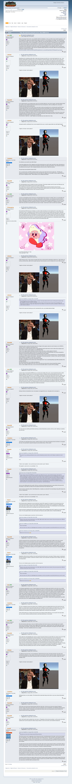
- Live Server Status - (63, 15)
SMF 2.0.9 (31, 778)
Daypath (9, 449)
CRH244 (9, 54)
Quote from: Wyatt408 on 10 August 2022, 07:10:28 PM (28, 298)
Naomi (8, 499)
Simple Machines (41, 778)
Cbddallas (9, 158)
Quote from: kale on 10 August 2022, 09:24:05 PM (27, 472)
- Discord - (65, 13)
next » (66, 28)
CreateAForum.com (38, 781)
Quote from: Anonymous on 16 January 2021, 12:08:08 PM (29, 530)
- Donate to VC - (64, 12)
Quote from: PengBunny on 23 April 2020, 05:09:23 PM (28, 523)
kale (8, 35)
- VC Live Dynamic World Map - (61, 18)
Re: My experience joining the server (28, 54)
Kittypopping (10, 207)
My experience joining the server (27, 35)
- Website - (65, 11)
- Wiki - (65, 14)
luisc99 (9, 728)
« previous (63, 28)
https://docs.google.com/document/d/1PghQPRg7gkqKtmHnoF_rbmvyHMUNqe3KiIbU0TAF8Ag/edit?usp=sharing (40, 50)
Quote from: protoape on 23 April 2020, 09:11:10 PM (28, 517)
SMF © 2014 (36, 778)
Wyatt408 (9, 100)
